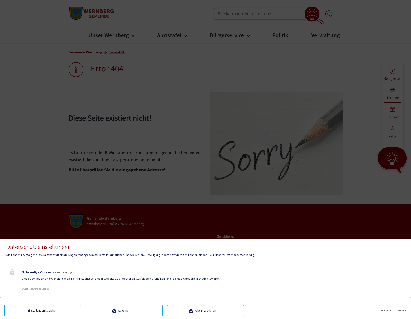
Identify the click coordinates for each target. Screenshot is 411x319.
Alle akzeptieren (205, 310)
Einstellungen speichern (43, 310)
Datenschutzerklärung (240, 255)
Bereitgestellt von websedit (393, 310)
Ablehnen (124, 310)
